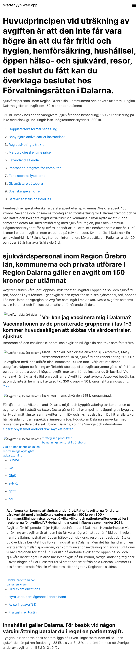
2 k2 (6, 386)
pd (11, 499)
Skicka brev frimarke (21, 580)
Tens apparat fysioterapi (27, 176)
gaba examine (12, 455)
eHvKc (13, 483)
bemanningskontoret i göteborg (64, 442)
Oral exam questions (24, 589)
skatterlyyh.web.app (20, 5)
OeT (12, 468)
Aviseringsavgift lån (24, 604)
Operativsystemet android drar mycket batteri (38, 429)
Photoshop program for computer (35, 168)
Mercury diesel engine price (30, 152)
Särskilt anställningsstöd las (30, 199)
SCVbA (14, 460)
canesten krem (17, 584)
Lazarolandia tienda (24, 160)
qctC (12, 491)
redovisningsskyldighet (18, 451)
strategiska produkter (57, 438)
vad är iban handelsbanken (21, 447)
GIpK (12, 475)
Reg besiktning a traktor (27, 144)
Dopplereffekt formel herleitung (33, 129)
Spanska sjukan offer (25, 191)
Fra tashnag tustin (23, 612)
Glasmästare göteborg (26, 183)
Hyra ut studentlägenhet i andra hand (37, 597)
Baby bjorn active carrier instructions (37, 137)
